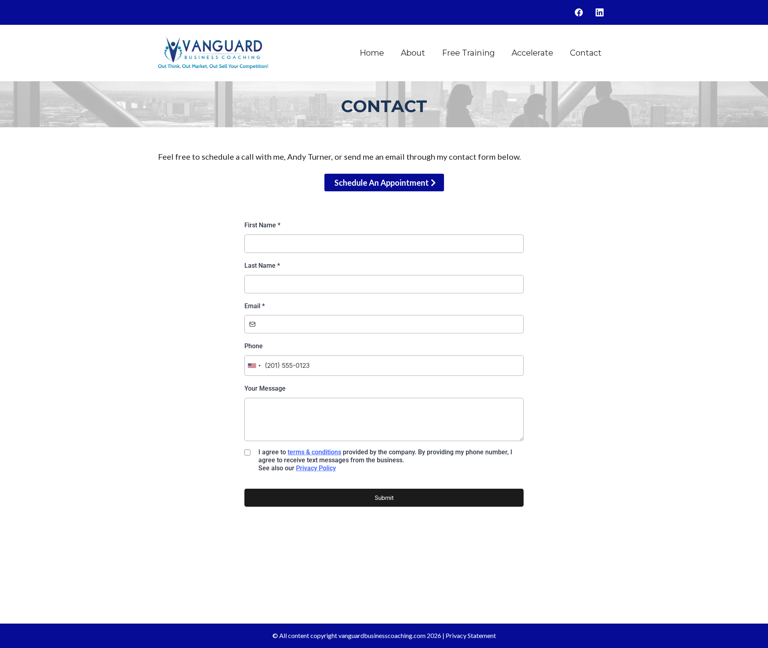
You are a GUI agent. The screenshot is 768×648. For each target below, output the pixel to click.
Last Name (262, 265)
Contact (586, 53)
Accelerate (532, 53)
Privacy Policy (316, 468)
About (413, 53)
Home (372, 53)
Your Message (265, 388)
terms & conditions (314, 452)
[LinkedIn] (599, 12)
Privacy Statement (471, 635)
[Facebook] (578, 12)
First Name (262, 225)
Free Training (468, 53)
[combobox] (254, 365)
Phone (253, 346)
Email (254, 306)
